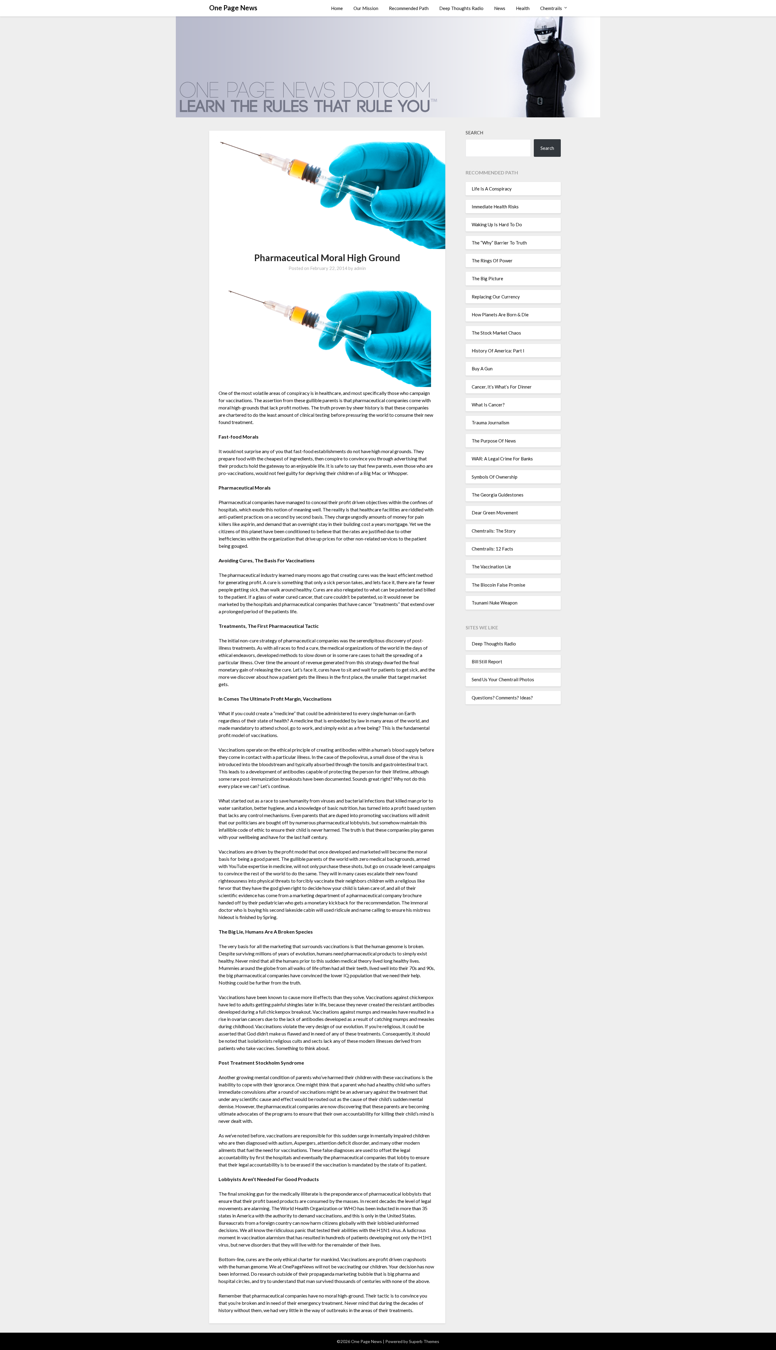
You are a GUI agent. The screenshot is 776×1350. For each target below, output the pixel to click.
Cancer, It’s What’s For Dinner (502, 386)
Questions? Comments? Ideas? (502, 697)
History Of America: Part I (498, 350)
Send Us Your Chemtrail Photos (503, 679)
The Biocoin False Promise (498, 584)
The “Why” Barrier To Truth (499, 242)
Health (523, 8)
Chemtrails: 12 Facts (492, 548)
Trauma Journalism (490, 422)
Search (474, 132)
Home (337, 8)
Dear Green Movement (495, 512)
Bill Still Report (487, 661)
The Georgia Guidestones (497, 494)
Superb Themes (424, 1341)
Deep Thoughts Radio (461, 8)
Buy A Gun (482, 368)
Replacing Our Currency (496, 296)
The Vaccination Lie (491, 566)
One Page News (233, 8)
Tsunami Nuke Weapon (494, 602)
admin (360, 268)
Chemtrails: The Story (494, 531)
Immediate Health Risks (495, 206)
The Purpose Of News (494, 440)
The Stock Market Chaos (496, 332)
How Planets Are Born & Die (500, 314)
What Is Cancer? (488, 404)
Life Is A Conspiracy (492, 188)
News (499, 8)
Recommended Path (409, 8)
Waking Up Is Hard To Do (497, 224)
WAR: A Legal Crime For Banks (502, 458)
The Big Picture (487, 278)
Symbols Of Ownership (494, 477)
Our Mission (365, 8)
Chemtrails (551, 8)
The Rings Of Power (492, 260)
